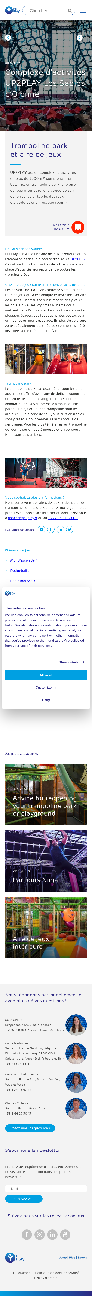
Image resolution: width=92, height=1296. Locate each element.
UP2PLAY (77, 259)
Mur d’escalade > (24, 560)
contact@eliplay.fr (22, 518)
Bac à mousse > (23, 581)
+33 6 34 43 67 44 (18, 1090)
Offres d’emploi (46, 1278)
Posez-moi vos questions (30, 1128)
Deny (46, 700)
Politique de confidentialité (57, 1273)
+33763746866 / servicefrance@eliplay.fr (34, 1030)
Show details (68, 662)
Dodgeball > (20, 571)
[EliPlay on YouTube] (65, 1234)
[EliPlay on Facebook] (27, 1234)
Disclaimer (21, 1273)
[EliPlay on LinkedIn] (52, 1234)
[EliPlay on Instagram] (39, 1234)
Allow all (46, 675)
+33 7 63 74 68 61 (18, 1064)
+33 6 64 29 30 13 (18, 1113)
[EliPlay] (12, 10)
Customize (44, 687)
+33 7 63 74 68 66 (63, 518)
